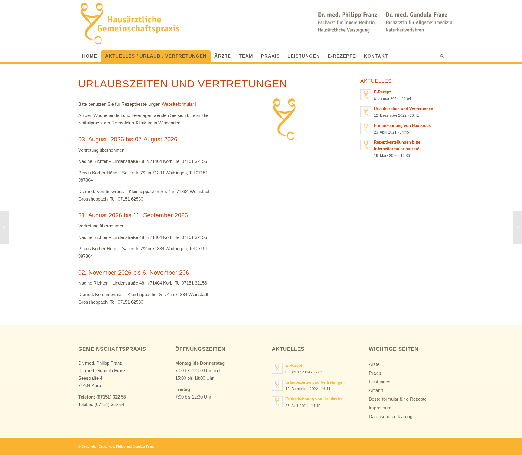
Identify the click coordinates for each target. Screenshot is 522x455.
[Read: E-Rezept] (365, 94)
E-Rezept (382, 92)
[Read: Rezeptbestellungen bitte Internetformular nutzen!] (365, 145)
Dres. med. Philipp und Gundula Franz (127, 446)
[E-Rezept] (517, 227)
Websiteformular (178, 104)
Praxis (375, 373)
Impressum (380, 407)
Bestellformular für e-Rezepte (398, 399)
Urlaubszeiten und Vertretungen (403, 109)
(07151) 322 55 (111, 396)
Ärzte (374, 364)
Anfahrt (376, 390)
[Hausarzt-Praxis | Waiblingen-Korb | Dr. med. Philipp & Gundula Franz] (129, 23)
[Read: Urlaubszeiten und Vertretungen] (365, 111)
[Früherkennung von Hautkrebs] (4, 227)
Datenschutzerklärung (390, 416)
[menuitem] (89, 54)
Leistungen (379, 381)
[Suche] (440, 56)
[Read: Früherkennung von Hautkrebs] (365, 128)
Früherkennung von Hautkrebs (402, 125)
